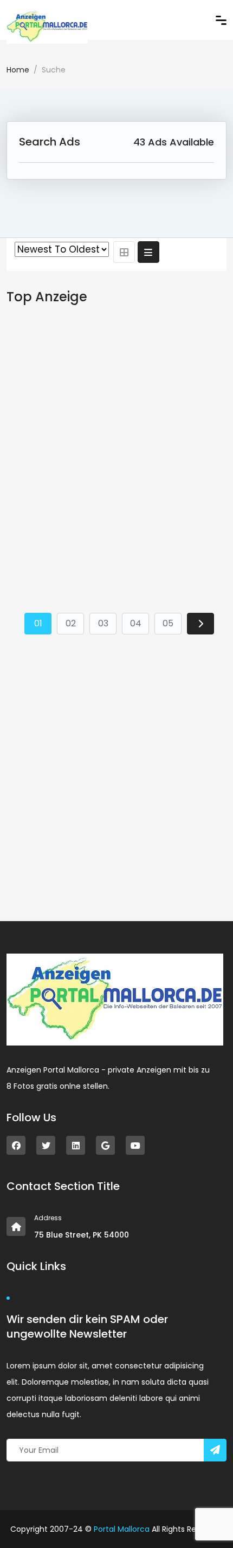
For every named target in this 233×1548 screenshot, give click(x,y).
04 (135, 623)
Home (18, 69)
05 (168, 623)
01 (38, 623)
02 (71, 623)
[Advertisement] (116, 450)
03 (103, 623)
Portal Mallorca (122, 1529)
